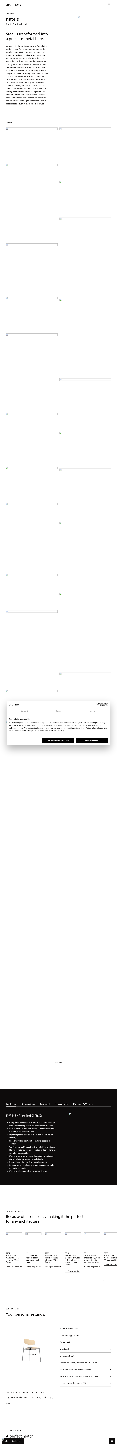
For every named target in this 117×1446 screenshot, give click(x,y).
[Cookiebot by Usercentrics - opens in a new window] (98, 704)
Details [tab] (58, 711)
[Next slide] (109, 1281)
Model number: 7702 (69, 1328)
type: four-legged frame (70, 1335)
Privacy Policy (58, 731)
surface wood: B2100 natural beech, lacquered (79, 1376)
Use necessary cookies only (58, 740)
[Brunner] (14, 4)
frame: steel (65, 1342)
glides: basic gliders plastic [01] (73, 1383)
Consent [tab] (24, 711)
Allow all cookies (91, 740)
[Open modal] (94, 38)
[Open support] (112, 1441)
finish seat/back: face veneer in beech (75, 1369)
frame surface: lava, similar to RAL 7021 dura (78, 1362)
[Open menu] (109, 4)
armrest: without (67, 1356)
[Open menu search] (104, 4)
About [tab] (92, 711)
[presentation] (11, 1104)
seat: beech (64, 1349)
